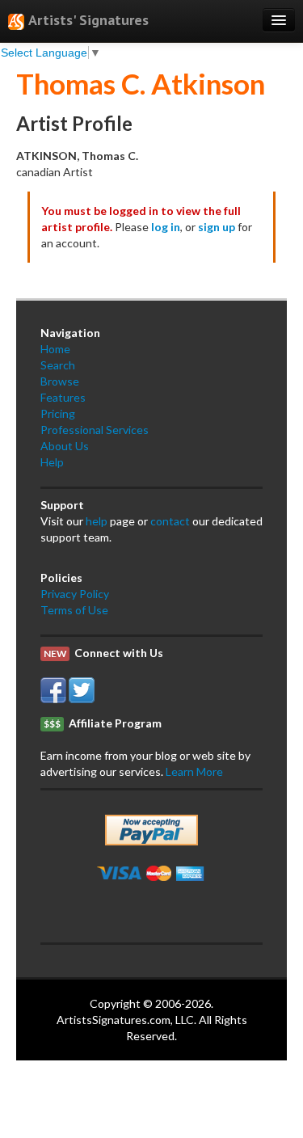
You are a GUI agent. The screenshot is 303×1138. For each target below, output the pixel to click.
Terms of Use (74, 610)
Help (52, 462)
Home (55, 349)
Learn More (194, 771)
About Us (64, 446)
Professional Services (94, 429)
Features (63, 397)
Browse (59, 381)
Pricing (57, 413)
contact (170, 521)
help (96, 521)
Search (57, 365)
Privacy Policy (74, 594)
